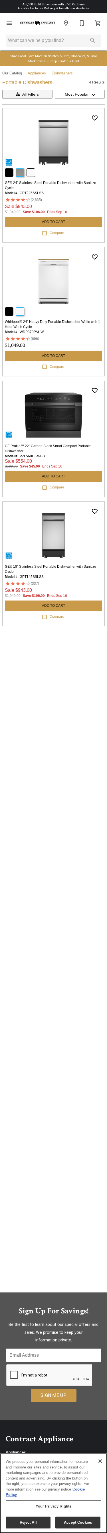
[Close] (100, 1461)
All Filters (30, 94)
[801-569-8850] (82, 23)
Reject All (28, 1522)
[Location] (66, 23)
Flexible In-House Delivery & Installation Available (53, 8)
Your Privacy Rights (53, 1506)
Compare (57, 233)
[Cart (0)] (98, 23)
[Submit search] (92, 40)
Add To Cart (53, 222)
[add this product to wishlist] (95, 118)
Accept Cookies (78, 1522)
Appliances (37, 73)
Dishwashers (62, 73)
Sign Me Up (53, 1395)
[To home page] (37, 23)
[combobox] (80, 94)
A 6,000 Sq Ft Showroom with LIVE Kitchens (53, 4)
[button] (9, 23)
